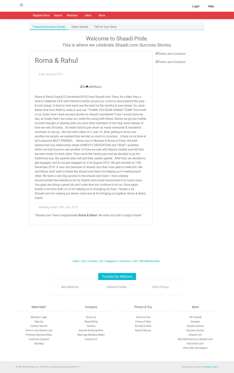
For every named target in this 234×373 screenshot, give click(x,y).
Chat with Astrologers (195, 347)
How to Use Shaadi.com (38, 330)
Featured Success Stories (49, 27)
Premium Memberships (39, 334)
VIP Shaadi (195, 317)
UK (101, 261)
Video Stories (79, 27)
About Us (91, 317)
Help (211, 6)
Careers (91, 325)
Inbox (88, 15)
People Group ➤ (211, 367)
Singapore (111, 261)
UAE (134, 261)
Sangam (195, 321)
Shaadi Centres (195, 325)
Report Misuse (143, 330)
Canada (92, 261)
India (75, 261)
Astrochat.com (195, 343)
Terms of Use (143, 317)
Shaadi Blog (91, 321)
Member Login (39, 317)
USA (83, 261)
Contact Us (91, 339)
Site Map (39, 343)
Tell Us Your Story (105, 27)
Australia (125, 261)
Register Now (41, 15)
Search (58, 15)
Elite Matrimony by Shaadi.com (195, 339)
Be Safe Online (143, 325)
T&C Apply (179, 52)
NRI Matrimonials (149, 261)
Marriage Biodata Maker (91, 334)
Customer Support (39, 339)
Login (195, 6)
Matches (72, 15)
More (102, 15)
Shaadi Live (195, 334)
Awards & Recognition (90, 330)
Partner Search (38, 325)
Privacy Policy (143, 321)
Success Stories (195, 330)
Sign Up (39, 321)
